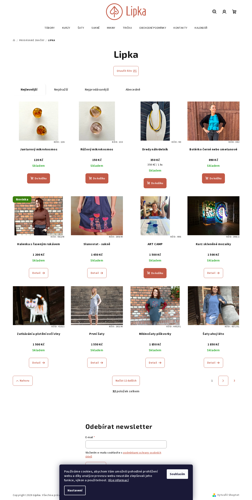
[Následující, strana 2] (223, 381)
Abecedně (133, 89)
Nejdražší (61, 89)
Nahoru (24, 381)
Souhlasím (177, 474)
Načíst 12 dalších (126, 381)
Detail (36, 273)
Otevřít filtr (124, 71)
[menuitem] (49, 28)
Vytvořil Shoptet (228, 495)
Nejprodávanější (97, 89)
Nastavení (75, 490)
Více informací (118, 480)
